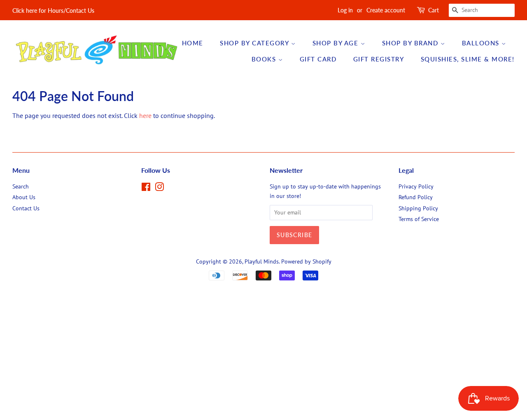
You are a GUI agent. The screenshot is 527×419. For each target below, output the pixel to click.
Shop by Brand (411, 43)
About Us (23, 197)
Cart (433, 10)
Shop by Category (255, 43)
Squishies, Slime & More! (468, 59)
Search (20, 186)
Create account (385, 10)
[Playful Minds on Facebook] (146, 188)
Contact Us (26, 208)
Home (192, 43)
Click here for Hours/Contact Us (53, 10)
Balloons (482, 43)
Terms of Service (419, 219)
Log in (345, 10)
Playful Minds (262, 261)
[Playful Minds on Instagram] (159, 188)
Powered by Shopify (306, 261)
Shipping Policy (418, 208)
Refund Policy (416, 197)
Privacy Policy (416, 186)
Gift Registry (378, 59)
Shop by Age (336, 43)
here (145, 115)
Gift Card (318, 59)
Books (265, 59)
